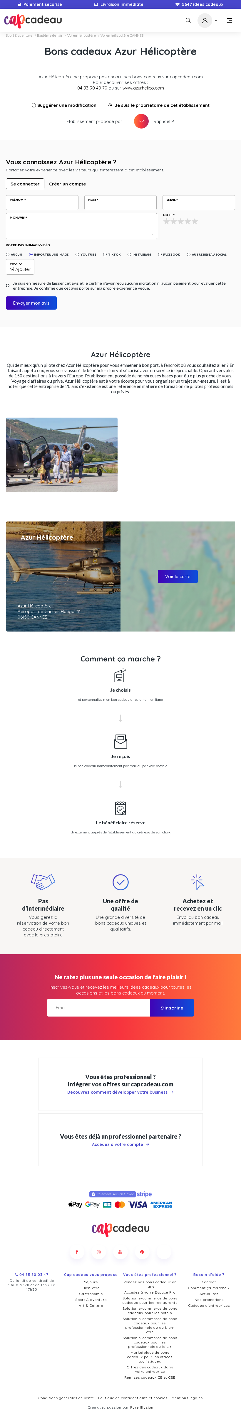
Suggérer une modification (66, 105)
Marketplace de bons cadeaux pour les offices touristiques (150, 1356)
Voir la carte (177, 576)
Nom (92, 199)
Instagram (142, 254)
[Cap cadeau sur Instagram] (98, 1252)
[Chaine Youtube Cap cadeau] (120, 1252)
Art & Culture (91, 1305)
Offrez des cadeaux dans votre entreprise (150, 1369)
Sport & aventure (19, 35)
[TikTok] (164, 1252)
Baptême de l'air (50, 35)
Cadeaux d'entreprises (209, 1305)
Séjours (91, 1282)
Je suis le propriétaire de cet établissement (162, 105)
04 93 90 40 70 (92, 88)
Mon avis (17, 217)
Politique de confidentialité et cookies (133, 1398)
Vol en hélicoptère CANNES (122, 35)
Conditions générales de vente (66, 1398)
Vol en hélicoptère (81, 35)
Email (170, 199)
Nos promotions (209, 1299)
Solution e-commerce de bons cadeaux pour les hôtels (150, 1310)
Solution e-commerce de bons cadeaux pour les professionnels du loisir (150, 1342)
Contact (209, 1282)
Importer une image (51, 254)
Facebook (171, 254)
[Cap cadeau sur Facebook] (77, 1252)
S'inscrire (172, 1008)
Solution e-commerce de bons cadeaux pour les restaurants (150, 1300)
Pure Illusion (141, 1407)
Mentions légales (187, 1398)
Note (167, 215)
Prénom (17, 199)
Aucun (16, 254)
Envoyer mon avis (31, 303)
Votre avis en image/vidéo (28, 245)
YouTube (88, 254)
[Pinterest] (142, 1252)
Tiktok (114, 254)
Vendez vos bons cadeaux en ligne (150, 1284)
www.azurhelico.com (143, 88)
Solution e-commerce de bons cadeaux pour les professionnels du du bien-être (150, 1325)
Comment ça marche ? (209, 1288)
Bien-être (91, 1288)
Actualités (209, 1294)
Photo (16, 263)
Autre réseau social (209, 254)
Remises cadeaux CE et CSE (149, 1377)
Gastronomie (91, 1294)
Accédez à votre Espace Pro (149, 1292)
